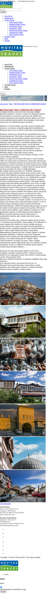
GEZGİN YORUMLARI (14, 550)
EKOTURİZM (10, 542)
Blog (6, 39)
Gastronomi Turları (16, 32)
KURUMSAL (10, 537)
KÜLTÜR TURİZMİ (12, 529)
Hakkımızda (9, 18)
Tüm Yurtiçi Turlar (15, 22)
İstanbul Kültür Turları (17, 24)
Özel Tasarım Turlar (16, 34)
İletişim (7, 41)
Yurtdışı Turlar (10, 37)
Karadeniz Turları (15, 28)
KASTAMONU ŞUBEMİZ (15, 546)
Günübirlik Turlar (15, 26)
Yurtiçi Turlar (9, 20)
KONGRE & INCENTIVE (15, 533)
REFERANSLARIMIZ (13, 553)
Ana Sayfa (8, 16)
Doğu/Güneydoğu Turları (18, 30)
